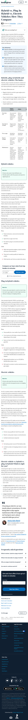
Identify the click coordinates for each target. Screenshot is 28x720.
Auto (7, 617)
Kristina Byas (13, 23)
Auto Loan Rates (5, 608)
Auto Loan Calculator (6, 600)
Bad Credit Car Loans (6, 603)
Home (2, 617)
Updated (6, 25)
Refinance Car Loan (6, 605)
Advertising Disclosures (8, 594)
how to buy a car (10, 541)
